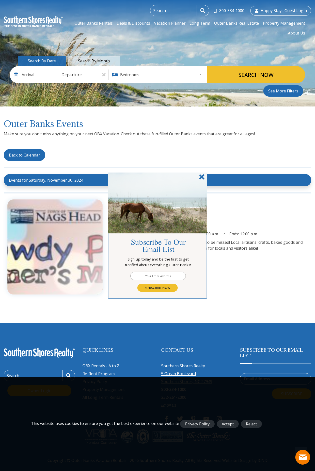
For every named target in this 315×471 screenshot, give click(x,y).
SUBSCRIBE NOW (157, 287)
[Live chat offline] (302, 457)
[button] (158, 261)
